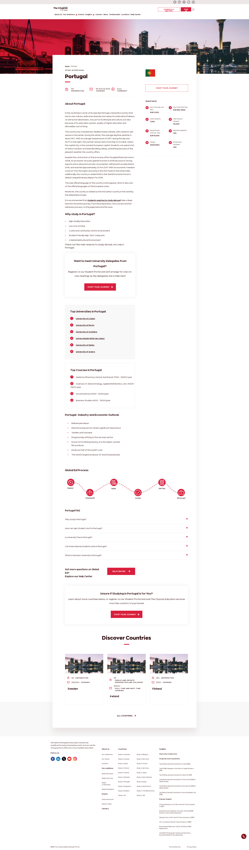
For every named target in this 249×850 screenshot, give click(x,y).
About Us (58, 14)
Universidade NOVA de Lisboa (90, 338)
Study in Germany (143, 768)
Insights (88, 14)
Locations (125, 14)
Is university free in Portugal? (78, 537)
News (105, 14)
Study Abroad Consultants (169, 758)
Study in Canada (123, 759)
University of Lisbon (85, 319)
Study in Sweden (123, 791)
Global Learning (107, 778)
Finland (157, 688)
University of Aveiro (85, 352)
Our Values (105, 759)
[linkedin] (179, 2)
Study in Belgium (142, 754)
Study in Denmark (143, 759)
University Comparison (168, 754)
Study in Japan (142, 772)
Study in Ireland (123, 772)
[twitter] (184, 2)
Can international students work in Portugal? (86, 546)
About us (105, 749)
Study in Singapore (124, 786)
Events (81, 14)
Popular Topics (107, 804)
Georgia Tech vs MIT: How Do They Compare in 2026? (176, 817)
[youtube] (189, 2)
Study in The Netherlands (145, 791)
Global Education (107, 773)
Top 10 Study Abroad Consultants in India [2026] (174, 764)
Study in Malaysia (124, 777)
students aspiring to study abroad (104, 200)
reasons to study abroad (99, 244)
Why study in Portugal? (75, 519)
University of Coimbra (86, 332)
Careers (98, 14)
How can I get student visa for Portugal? (83, 528)
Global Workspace (108, 789)
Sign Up (186, 9)
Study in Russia (142, 781)
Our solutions (107, 768)
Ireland (114, 696)
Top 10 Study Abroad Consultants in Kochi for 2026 (175, 775)
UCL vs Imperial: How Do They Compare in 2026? (175, 822)
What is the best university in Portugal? (83, 555)
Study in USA (141, 795)
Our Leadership (107, 754)
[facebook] (175, 2)
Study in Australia (124, 754)
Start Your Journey (167, 88)
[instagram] (193, 2)
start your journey (98, 287)
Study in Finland (123, 768)
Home (67, 66)
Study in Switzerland (144, 786)
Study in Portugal (124, 781)
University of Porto (85, 325)
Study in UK (122, 795)
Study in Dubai (123, 763)
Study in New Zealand (144, 777)
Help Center (135, 14)
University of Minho (85, 345)
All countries (124, 716)
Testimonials (114, 14)
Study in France (142, 763)
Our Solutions (69, 14)
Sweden (73, 688)
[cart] (193, 9)
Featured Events (107, 799)
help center (118, 571)
